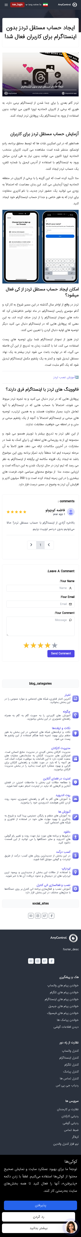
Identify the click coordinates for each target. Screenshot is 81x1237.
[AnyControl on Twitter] (44, 916)
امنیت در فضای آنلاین (56, 778)
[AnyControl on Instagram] (37, 916)
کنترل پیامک (71, 1071)
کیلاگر (75, 1137)
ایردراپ (66, 868)
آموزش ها (64, 811)
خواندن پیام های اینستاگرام (62, 999)
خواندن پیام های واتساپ (63, 985)
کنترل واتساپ (70, 1051)
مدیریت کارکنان (60, 748)
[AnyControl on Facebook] (51, 916)
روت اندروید (63, 795)
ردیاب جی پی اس (67, 1085)
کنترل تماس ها (69, 1078)
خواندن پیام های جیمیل (63, 1006)
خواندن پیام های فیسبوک (63, 1013)
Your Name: (67, 581)
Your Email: (67, 597)
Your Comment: (65, 613)
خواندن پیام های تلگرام (64, 992)
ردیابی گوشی (71, 1123)
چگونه (66, 711)
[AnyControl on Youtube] (31, 916)
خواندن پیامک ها (68, 1020)
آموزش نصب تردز (64, 377)
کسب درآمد (63, 852)
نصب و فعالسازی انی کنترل (53, 885)
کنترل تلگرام (71, 1064)
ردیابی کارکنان (70, 1116)
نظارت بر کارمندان (68, 1109)
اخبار (67, 695)
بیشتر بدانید (39, 1228)
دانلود (67, 832)
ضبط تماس (71, 1130)
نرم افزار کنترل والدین (66, 1144)
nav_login (17, 5)
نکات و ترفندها (61, 728)
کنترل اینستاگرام (69, 1057)
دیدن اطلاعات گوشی (66, 1027)
